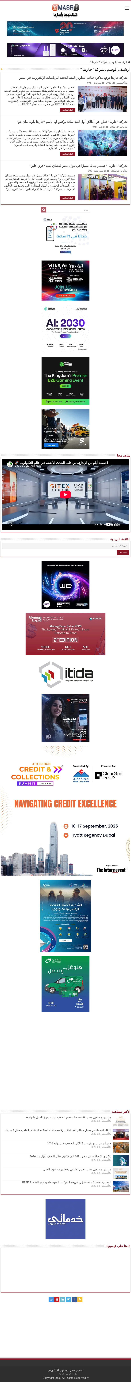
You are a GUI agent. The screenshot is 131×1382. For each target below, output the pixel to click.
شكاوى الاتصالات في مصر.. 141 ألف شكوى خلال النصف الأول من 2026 (70, 1156)
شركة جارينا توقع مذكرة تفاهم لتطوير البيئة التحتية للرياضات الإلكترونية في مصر (73, 77)
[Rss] (79, 1299)
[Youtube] (56, 1299)
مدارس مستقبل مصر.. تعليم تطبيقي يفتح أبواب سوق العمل (77, 1169)
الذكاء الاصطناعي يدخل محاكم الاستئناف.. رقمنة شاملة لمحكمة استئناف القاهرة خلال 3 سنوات (57, 1130)
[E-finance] (65, 28)
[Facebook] (74, 1299)
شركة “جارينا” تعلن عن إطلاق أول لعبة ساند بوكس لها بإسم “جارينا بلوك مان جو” (72, 121)
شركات (97, 82)
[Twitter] (68, 1299)
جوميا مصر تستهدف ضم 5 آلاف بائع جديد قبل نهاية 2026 (79, 1143)
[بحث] (43, 209)
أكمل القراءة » (67, 110)
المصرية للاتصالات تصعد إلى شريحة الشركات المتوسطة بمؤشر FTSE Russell (66, 1182)
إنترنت (102, 126)
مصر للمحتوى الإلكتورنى (61, 1370)
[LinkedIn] (62, 1299)
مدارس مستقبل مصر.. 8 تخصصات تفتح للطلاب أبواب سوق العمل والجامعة (68, 1117)
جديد (96, 170)
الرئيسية (123, 62)
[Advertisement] (65, 1038)
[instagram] (51, 1299)
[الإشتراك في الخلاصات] (1, 69)
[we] (65, 49)
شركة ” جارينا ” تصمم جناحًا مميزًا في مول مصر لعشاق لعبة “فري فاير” (78, 165)
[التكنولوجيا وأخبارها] (65, 10)
